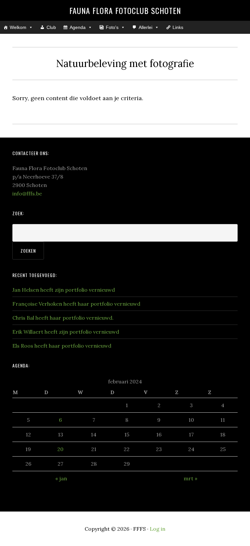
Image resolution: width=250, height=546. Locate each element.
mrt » (190, 478)
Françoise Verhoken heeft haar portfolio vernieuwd (76, 303)
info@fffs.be (27, 193)
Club (51, 27)
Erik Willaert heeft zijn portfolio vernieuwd (65, 331)
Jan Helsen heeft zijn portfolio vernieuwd (63, 289)
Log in (157, 529)
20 (60, 449)
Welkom (18, 27)
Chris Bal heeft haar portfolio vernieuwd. (63, 317)
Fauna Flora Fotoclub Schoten (125, 10)
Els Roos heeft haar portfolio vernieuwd (61, 345)
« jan (61, 478)
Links (178, 27)
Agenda (78, 27)
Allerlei (145, 27)
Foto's (112, 27)
